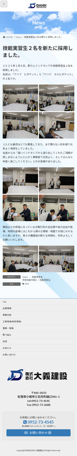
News (25, 277)
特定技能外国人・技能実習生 (36, 280)
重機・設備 (8, 328)
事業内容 (7, 315)
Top (4, 301)
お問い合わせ (9, 354)
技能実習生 (37, 277)
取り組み (7, 334)
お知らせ (7, 348)
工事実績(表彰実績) (12, 321)
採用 (5, 341)
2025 (27, 284)
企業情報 (7, 308)
